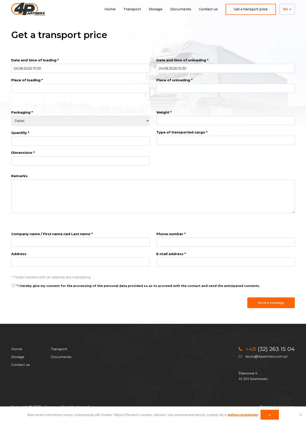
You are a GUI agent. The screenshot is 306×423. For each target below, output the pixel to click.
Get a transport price (251, 9)
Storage (155, 9)
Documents (180, 9)
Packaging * (22, 112)
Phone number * (171, 234)
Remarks (19, 176)
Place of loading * (27, 80)
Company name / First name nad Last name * (52, 234)
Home (110, 9)
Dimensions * (23, 152)
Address (18, 254)
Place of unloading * (174, 80)
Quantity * (20, 133)
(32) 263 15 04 (270, 349)
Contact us (208, 9)
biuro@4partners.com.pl (266, 356)
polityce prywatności (243, 415)
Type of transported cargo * (182, 132)
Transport (132, 9)
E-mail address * (171, 254)
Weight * (164, 112)
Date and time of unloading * (182, 60)
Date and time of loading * (35, 60)
